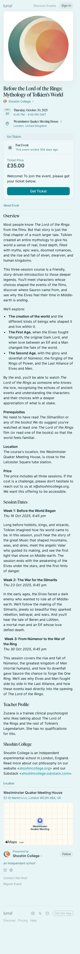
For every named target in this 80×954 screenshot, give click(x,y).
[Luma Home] (8, 6)
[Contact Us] (47, 913)
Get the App (63, 913)
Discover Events (44, 5)
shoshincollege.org (34, 768)
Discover (9, 920)
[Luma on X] (40, 913)
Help (33, 920)
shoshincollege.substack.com (45, 773)
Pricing (23, 920)
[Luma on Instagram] (32, 913)
